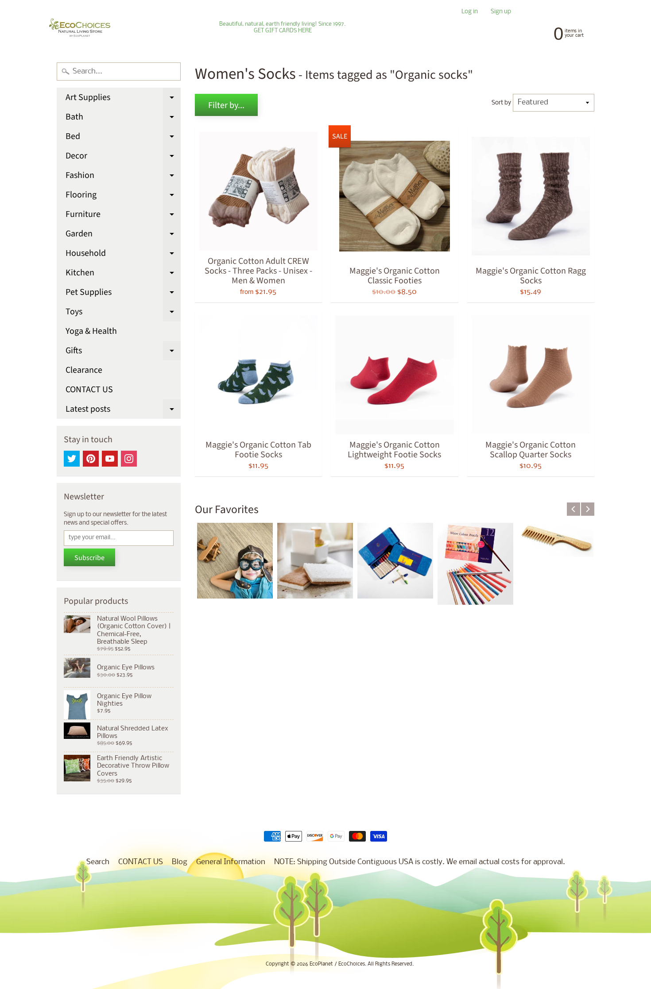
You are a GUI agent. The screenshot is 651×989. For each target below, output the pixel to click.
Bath (123, 119)
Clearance (84, 370)
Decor (123, 158)
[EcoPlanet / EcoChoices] (79, 27)
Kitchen (123, 274)
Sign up (501, 12)
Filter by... (226, 105)
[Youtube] (110, 459)
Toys (123, 313)
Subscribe (89, 558)
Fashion (123, 177)
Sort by (501, 103)
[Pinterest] (91, 459)
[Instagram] (129, 459)
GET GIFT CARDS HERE (283, 31)
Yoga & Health (91, 331)
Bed (123, 138)
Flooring (123, 197)
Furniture (123, 216)
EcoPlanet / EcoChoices (337, 964)
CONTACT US (89, 389)
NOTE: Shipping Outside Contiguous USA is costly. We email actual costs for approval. (419, 862)
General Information (230, 862)
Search (97, 862)
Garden (123, 235)
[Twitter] (72, 459)
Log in (469, 12)
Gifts (123, 352)
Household (123, 255)
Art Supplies (123, 99)
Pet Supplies (123, 294)
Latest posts (123, 411)
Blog (179, 862)
